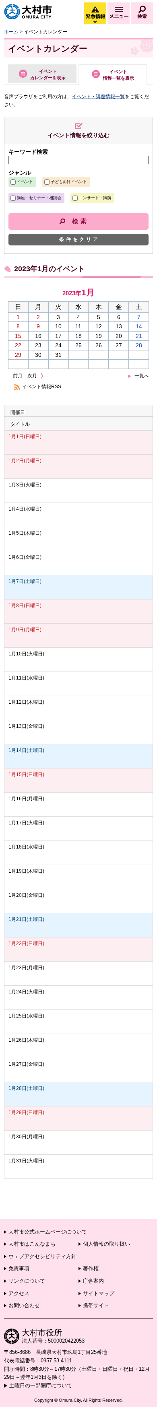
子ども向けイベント (69, 181)
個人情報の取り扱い (106, 1244)
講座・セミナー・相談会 (39, 198)
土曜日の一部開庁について (40, 1385)
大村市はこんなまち (32, 1244)
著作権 (91, 1268)
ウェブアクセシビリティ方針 (42, 1256)
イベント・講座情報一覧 (98, 96)
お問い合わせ (24, 1305)
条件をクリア (79, 239)
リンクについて (26, 1281)
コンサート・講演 (95, 198)
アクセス (18, 1293)
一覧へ (141, 376)
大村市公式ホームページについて (47, 1232)
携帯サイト (96, 1305)
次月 (32, 376)
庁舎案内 (93, 1281)
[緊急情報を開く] (94, 22)
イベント (25, 181)
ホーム (11, 32)
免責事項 (18, 1268)
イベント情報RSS (41, 386)
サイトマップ (98, 1293)
